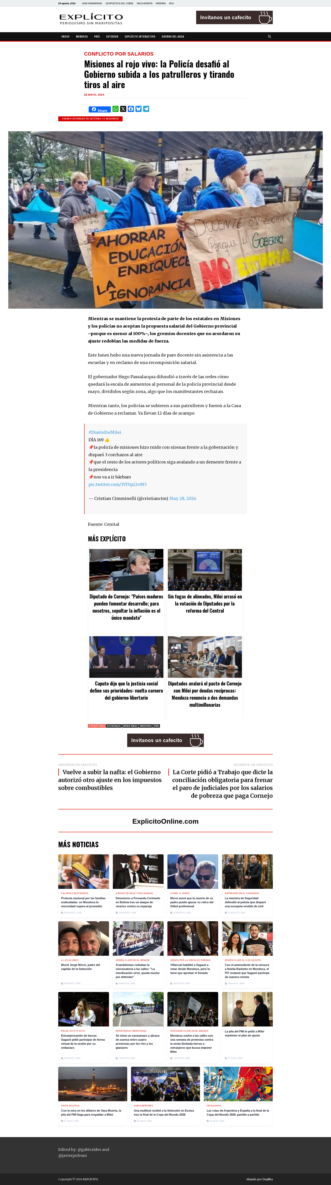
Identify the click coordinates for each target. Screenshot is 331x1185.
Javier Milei (130, 725)
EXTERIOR (112, 36)
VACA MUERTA (144, 3)
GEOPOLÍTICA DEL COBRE (119, 3)
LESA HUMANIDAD (92, 3)
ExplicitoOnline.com (165, 821)
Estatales (114, 725)
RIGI (171, 3)
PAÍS (97, 36)
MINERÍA (161, 3)
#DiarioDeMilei (104, 432)
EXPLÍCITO (90, 1179)
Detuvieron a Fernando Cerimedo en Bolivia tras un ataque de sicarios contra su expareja (138, 902)
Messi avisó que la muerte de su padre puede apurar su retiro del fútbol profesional (191, 902)
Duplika (267, 1179)
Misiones (146, 725)
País (156, 725)
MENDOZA (82, 36)
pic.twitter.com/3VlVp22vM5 (117, 484)
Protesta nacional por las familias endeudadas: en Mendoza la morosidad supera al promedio (83, 902)
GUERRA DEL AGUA (173, 36)
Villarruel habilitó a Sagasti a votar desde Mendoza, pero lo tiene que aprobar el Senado (190, 969)
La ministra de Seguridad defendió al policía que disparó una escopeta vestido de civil (245, 902)
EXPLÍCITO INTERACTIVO (140, 36)
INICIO (65, 36)
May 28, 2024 (182, 498)
